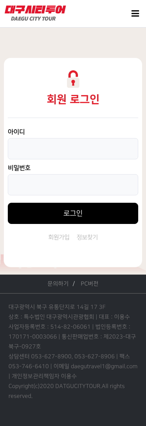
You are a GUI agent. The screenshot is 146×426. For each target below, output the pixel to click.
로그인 (73, 213)
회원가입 (58, 237)
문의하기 (58, 284)
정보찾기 (87, 237)
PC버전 (90, 284)
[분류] (135, 13)
